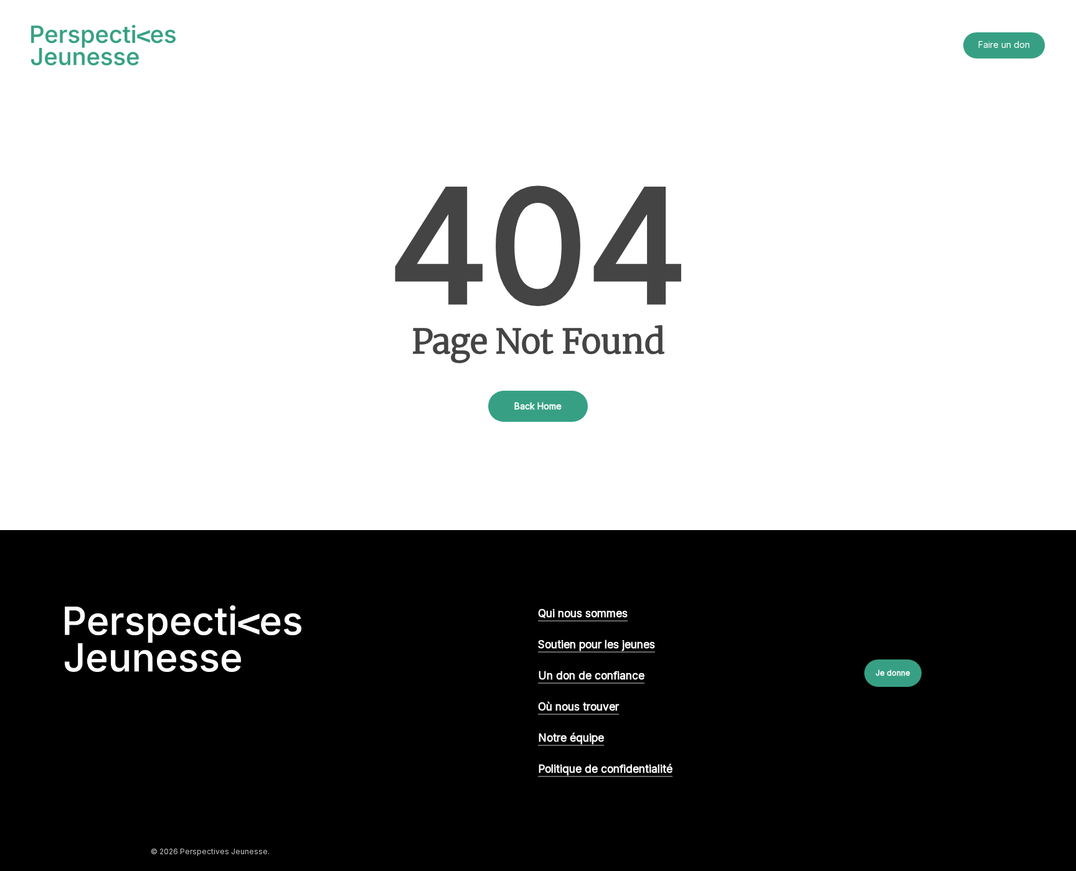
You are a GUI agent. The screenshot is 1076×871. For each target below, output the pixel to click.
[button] (893, 673)
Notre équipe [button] (571, 737)
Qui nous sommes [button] (583, 613)
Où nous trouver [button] (578, 706)
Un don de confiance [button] (591, 675)
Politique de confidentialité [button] (605, 768)
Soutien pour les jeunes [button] (596, 644)
